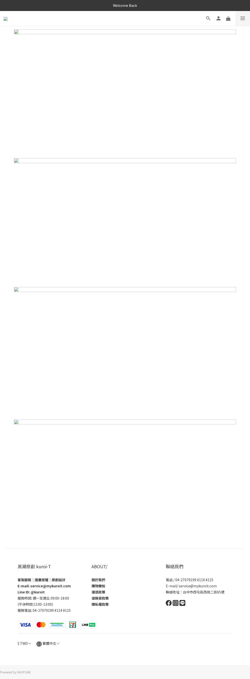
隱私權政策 (100, 604)
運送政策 (98, 592)
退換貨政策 (100, 598)
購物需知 (98, 585)
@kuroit (38, 592)
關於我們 (98, 579)
